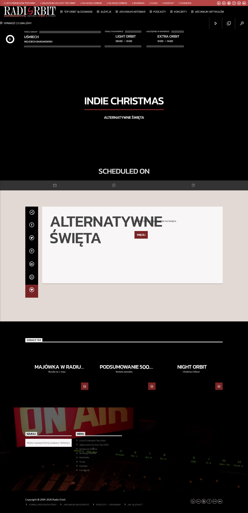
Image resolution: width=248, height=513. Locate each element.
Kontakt (169, 3)
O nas (154, 3)
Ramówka (139, 3)
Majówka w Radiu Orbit (58, 370)
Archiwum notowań (132, 12)
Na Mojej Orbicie (117, 3)
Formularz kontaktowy (43, 504)
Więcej (141, 235)
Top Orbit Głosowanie (78, 12)
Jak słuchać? (135, 504)
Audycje (106, 12)
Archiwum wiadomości (76, 504)
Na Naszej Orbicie (92, 3)
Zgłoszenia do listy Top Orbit (59, 3)
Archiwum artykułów (209, 12)
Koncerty (180, 12)
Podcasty (159, 12)
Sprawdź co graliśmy (18, 23)
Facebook (186, 3)
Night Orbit (191, 367)
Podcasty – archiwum (108, 504)
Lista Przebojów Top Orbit (20, 3)
